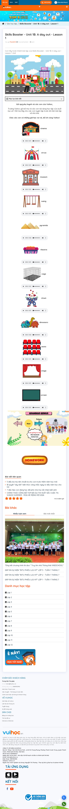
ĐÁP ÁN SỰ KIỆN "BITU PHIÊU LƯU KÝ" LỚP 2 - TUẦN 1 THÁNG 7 (32, 575)
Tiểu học (5, 2)
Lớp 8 (9, 626)
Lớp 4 (9, 607)
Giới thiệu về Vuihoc (8, 701)
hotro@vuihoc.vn (11, 684)
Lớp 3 (9, 602)
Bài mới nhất (49, 514)
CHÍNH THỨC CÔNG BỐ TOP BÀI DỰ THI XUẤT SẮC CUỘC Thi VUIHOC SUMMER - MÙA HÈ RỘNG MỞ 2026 (32, 494)
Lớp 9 (9, 630)
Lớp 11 (9, 640)
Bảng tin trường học (8, 715)
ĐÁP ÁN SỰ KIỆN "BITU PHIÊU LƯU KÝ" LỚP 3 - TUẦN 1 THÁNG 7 (32, 570)
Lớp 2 (9, 597)
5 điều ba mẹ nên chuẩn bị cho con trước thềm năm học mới (32, 482)
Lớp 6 (9, 616)
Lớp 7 (9, 621)
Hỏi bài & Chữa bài (7, 721)
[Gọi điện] (64, 804)
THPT (16, 2)
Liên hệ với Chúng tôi (8, 704)
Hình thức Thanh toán (8, 689)
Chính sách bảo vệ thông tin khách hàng (14, 694)
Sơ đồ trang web (7, 709)
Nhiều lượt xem (19, 514)
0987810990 (47, 2)
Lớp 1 (9, 592)
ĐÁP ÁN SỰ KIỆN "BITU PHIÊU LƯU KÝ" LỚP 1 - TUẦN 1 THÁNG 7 (32, 579)
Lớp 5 (9, 611)
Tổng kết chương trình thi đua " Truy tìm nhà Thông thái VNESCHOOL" (34, 565)
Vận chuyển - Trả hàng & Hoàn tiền (12, 692)
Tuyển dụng (5, 706)
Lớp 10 (10, 635)
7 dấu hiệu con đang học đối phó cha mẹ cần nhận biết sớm (32, 490)
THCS (11, 2)
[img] (34, 16)
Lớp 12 (10, 645)
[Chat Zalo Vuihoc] (64, 797)
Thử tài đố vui (6, 718)
